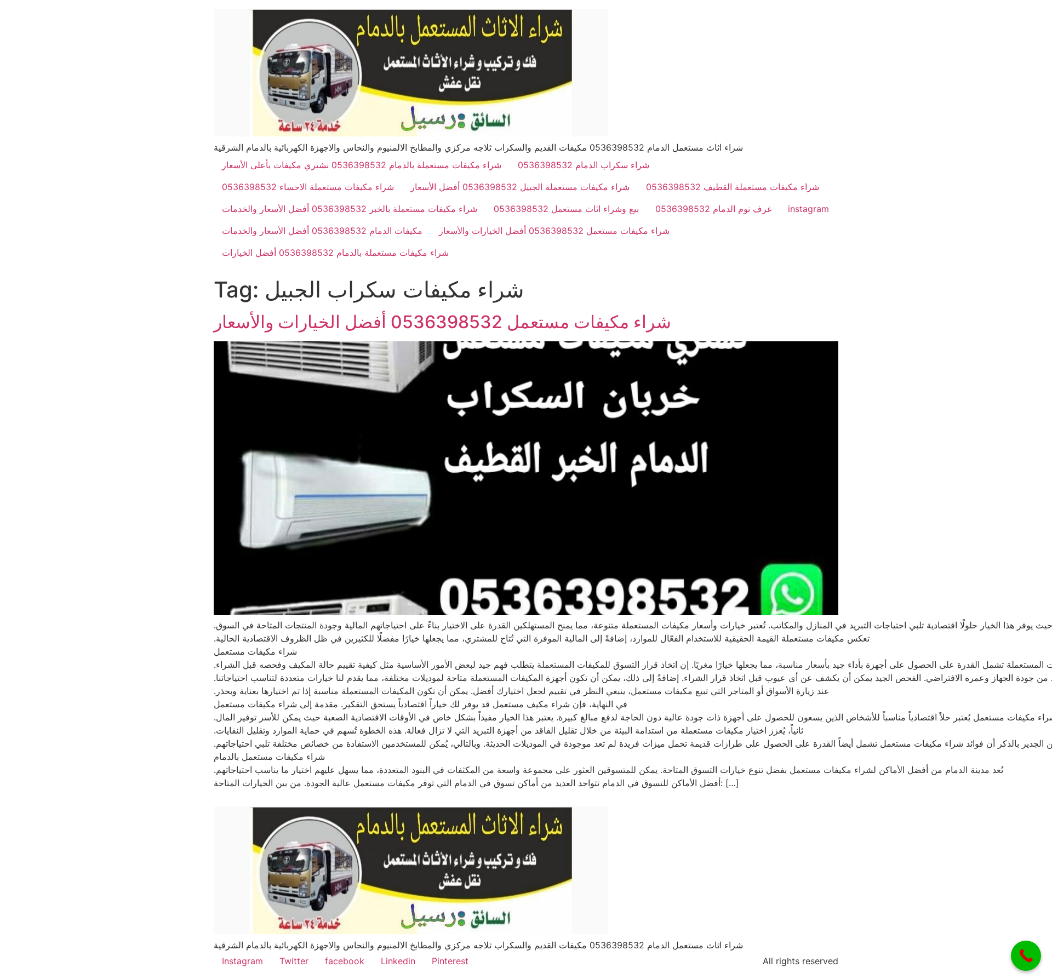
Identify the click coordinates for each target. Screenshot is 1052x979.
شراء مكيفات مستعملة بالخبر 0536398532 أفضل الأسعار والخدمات (349, 208)
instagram (808, 208)
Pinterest (450, 960)
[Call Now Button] (1026, 956)
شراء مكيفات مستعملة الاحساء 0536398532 (308, 186)
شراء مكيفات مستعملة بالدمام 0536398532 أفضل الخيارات (335, 252)
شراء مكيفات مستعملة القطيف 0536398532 (732, 186)
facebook (344, 960)
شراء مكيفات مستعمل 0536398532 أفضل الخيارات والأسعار (554, 230)
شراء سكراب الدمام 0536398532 (583, 164)
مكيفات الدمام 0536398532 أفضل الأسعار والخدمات (322, 230)
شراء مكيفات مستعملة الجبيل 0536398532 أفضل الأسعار (520, 186)
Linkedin (398, 960)
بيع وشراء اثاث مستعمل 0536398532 (566, 208)
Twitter (293, 960)
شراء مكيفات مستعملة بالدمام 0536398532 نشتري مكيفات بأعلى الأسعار (361, 164)
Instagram (242, 960)
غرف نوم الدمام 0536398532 (713, 208)
